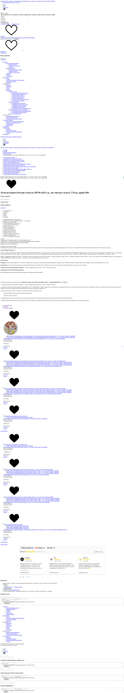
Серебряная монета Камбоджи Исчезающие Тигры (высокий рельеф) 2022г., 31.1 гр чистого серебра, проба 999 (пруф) (32, 366)
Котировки (6, 126)
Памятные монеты (10, 68)
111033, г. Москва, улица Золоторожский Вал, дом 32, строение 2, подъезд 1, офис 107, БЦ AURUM (29, 147)
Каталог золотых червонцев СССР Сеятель (14, 161)
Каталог (5, 62)
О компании (6, 127)
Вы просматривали (8, 308)
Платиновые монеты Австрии (19, 112)
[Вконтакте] (4, 6)
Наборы (11, 67)
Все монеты (9, 90)
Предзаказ (8, 82)
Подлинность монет (11, 130)
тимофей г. (27, 557)
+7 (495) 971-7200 (5, 24)
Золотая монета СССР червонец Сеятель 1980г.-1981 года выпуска (19, 166)
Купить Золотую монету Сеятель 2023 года (14, 165)
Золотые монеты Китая (17, 98)
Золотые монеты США (17, 95)
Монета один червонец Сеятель (11, 167)
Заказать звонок (4, 22)
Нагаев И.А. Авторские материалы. (15, 121)
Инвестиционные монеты (12, 63)
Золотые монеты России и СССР (20, 93)
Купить (5, 348)
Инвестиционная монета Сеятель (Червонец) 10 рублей (17, 164)
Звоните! (3, 208)
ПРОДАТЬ (6, 679)
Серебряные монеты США (18, 107)
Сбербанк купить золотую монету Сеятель (13, 160)
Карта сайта (3, 646)
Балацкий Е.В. (9, 124)
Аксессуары (9, 76)
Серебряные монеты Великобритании (21, 108)
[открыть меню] (1, 12)
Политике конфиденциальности (79, 689)
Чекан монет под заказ (11, 117)
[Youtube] (5, 7)
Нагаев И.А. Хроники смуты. (13, 122)
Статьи (8, 89)
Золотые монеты (13, 91)
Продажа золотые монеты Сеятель (11, 171)
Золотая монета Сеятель (9, 157)
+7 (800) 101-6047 (15, 24)
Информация (6, 622)
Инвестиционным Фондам (12, 116)
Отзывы (8, 133)
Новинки (8, 73)
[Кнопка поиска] (16, 39)
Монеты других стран (14, 66)
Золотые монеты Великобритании (20, 99)
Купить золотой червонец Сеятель (11, 162)
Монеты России (13, 64)
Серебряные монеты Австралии (20, 104)
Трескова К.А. (9, 125)
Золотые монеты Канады (18, 100)
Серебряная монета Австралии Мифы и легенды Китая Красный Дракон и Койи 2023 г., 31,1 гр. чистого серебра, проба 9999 (34, 338)
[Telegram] (4, 5)
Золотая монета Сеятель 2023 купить (12, 158)
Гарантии (8, 129)
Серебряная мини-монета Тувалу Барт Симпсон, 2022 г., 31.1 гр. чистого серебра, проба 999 (26, 474)
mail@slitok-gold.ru (14, 590)
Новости (8, 85)
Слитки (8, 75)
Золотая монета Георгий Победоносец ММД (14, 170)
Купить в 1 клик (4, 202)
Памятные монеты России (15, 69)
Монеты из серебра (14, 102)
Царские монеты (13, 71)
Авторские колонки (8, 120)
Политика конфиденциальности (14, 131)
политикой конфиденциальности (43, 601)
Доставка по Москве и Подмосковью (15, 80)
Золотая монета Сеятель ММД (10, 173)
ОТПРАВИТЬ (7, 603)
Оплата (8, 78)
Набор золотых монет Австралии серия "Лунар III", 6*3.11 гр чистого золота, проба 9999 (25, 418)
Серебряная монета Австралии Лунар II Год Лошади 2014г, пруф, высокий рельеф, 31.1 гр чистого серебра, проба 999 (32, 393)
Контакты (5, 134)
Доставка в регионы (11, 81)
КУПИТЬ (6, 691)
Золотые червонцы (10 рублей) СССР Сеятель (14, 174)
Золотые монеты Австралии (19, 94)
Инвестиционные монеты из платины (18, 109)
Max (55, 557)
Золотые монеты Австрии (18, 97)
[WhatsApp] (6, 141)
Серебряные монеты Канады (19, 106)
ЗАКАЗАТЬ (6, 666)
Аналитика (9, 86)
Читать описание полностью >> (8, 250)
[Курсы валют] (4, 13)
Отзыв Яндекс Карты (24, 572)
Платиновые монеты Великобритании (21, 111)
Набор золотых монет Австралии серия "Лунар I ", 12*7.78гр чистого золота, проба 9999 (25, 447)
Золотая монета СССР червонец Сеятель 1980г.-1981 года (17, 169)
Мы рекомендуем (7, 305)
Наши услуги (6, 631)
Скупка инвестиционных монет (14, 118)
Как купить (6, 77)
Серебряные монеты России (19, 103)
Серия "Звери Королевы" (15, 113)
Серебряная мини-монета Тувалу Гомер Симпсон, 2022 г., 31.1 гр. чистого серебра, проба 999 (26, 502)
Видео (7, 87)
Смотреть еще (4, 431)
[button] (20, 577)
